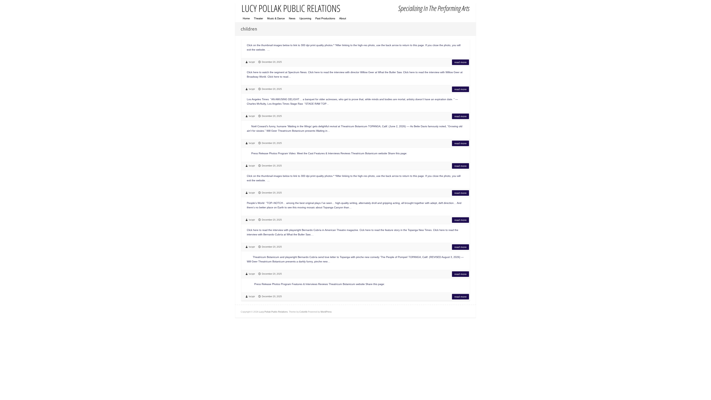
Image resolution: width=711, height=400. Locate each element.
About (342, 18)
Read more (460, 62)
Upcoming (305, 18)
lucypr (252, 62)
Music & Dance (276, 18)
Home (246, 18)
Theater (258, 18)
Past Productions (325, 18)
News (292, 18)
